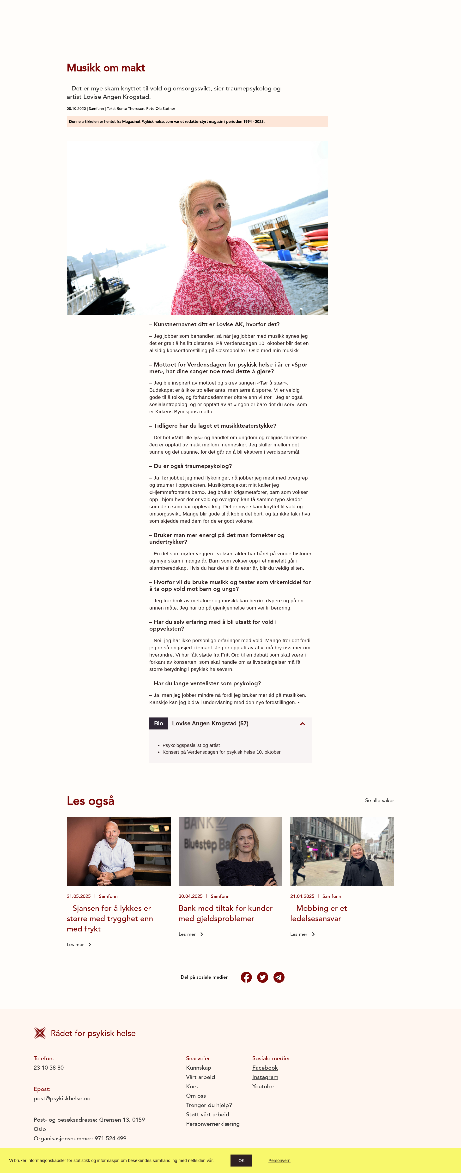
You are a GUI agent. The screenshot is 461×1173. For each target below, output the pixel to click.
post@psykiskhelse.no (62, 1098)
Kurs (192, 1086)
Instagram (265, 1077)
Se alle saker (379, 800)
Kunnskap (198, 1067)
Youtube (263, 1086)
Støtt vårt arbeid (207, 1114)
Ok (241, 1160)
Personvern (279, 1160)
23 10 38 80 (49, 1067)
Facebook (265, 1067)
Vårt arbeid (200, 1077)
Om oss (196, 1095)
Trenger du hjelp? (209, 1105)
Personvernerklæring (213, 1123)
